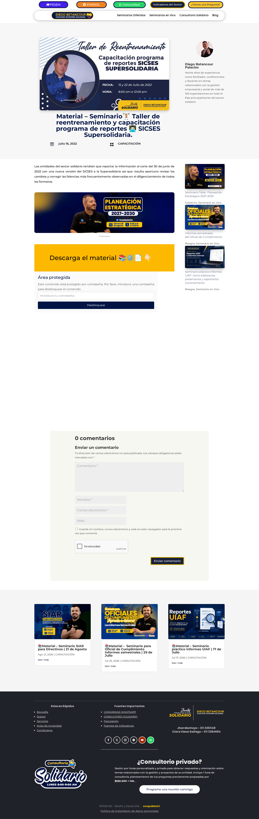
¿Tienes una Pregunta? (205, 4)
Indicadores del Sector (167, 4)
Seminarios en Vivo (162, 15)
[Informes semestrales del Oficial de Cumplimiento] (205, 217)
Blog (215, 15)
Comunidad (131, 4)
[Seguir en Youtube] (142, 740)
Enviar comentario (167, 561)
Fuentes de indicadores (119, 725)
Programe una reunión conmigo (169, 789)
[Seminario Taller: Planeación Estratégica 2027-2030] (205, 176)
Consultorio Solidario (193, 15)
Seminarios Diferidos (131, 15)
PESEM (55, 4)
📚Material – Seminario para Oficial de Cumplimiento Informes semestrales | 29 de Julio (128, 650)
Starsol (41, 716)
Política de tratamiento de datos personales (130, 811)
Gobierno (191, 202)
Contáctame (45, 730)
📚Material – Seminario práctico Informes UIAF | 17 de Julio (196, 649)
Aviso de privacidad (49, 725)
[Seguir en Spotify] (133, 740)
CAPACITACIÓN (129, 143)
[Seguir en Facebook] (108, 740)
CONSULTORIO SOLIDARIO (120, 716)
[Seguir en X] (116, 740)
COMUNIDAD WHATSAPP (120, 712)
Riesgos (190, 243)
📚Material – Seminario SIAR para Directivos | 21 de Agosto (62, 647)
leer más (43, 659)
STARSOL (93, 4)
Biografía (42, 712)
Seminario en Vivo (209, 202)
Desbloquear (96, 305)
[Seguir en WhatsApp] (150, 740)
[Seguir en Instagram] (125, 740)
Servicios (42, 721)
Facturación (111, 721)
